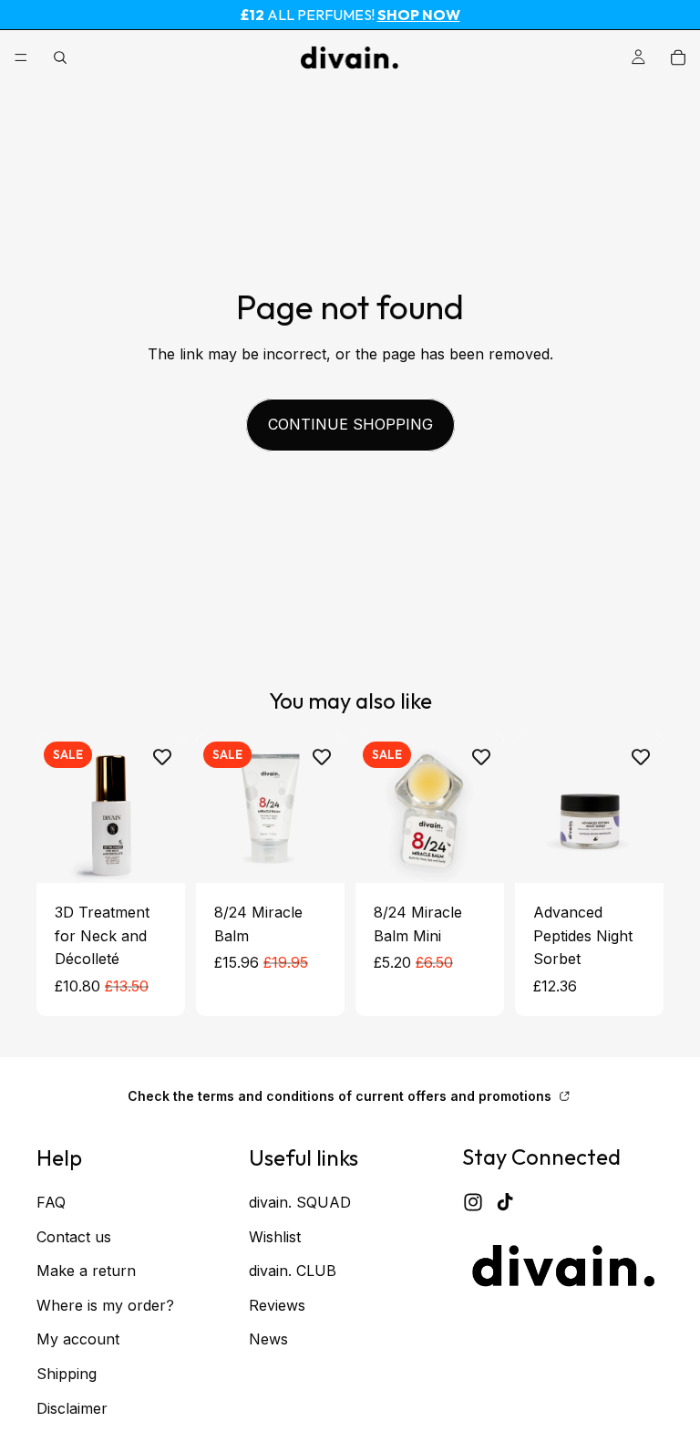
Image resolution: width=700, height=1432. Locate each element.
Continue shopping (350, 424)
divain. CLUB (292, 1270)
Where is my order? (105, 1304)
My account (77, 1339)
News (268, 1339)
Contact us (73, 1236)
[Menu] (21, 57)
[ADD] (156, 854)
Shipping (66, 1373)
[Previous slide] (216, 808)
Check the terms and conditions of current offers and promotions (341, 1095)
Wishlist (275, 1236)
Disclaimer (72, 1407)
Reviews (277, 1304)
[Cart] (678, 57)
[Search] (60, 57)
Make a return (86, 1270)
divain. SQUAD (300, 1202)
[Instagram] (473, 1201)
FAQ (51, 1202)
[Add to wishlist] (162, 757)
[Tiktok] (505, 1201)
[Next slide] (324, 808)
